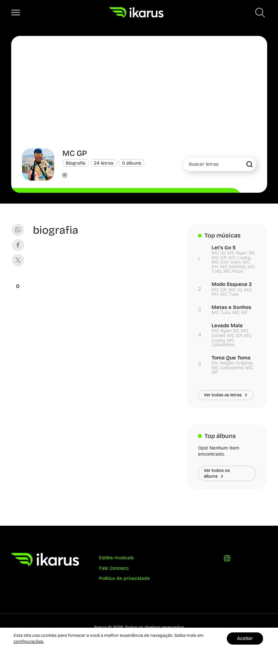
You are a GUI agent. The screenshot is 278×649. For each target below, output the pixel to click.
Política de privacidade (124, 578)
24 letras (103, 163)
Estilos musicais (116, 558)
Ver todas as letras (223, 394)
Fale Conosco (113, 568)
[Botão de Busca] (260, 12)
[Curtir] (18, 278)
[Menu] (15, 12)
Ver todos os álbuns (217, 473)
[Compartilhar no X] (18, 260)
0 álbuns (131, 163)
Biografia (75, 163)
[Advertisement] (139, 97)
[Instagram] (227, 560)
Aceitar (245, 638)
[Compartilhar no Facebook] (18, 245)
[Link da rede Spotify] (64, 176)
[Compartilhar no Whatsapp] (18, 230)
